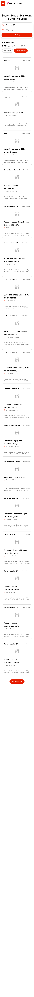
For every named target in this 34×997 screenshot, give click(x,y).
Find (18, 35)
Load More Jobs (17, 681)
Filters (9, 50)
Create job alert (21, 50)
